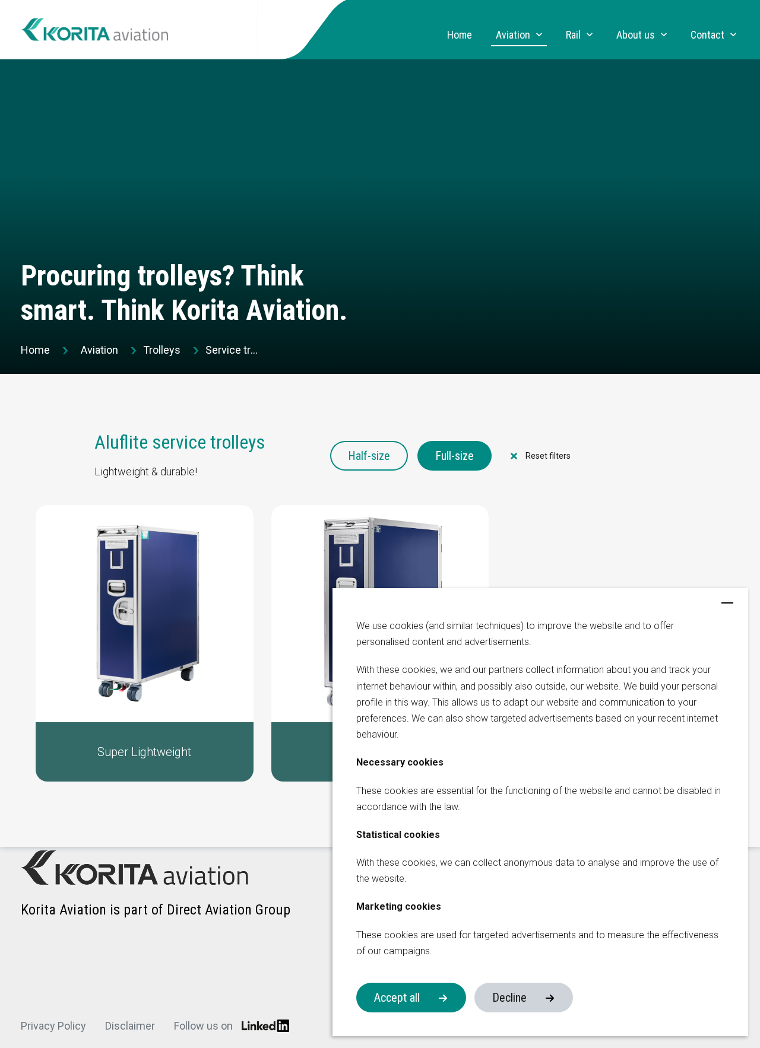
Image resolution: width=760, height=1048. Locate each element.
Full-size (454, 456)
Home (459, 35)
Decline (509, 997)
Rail (573, 35)
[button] (145, 643)
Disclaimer (130, 1026)
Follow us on (203, 1026)
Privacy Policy (53, 1026)
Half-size (369, 456)
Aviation (513, 35)
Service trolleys (232, 350)
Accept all (397, 997)
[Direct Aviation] (95, 29)
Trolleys (161, 350)
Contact (707, 35)
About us (635, 35)
